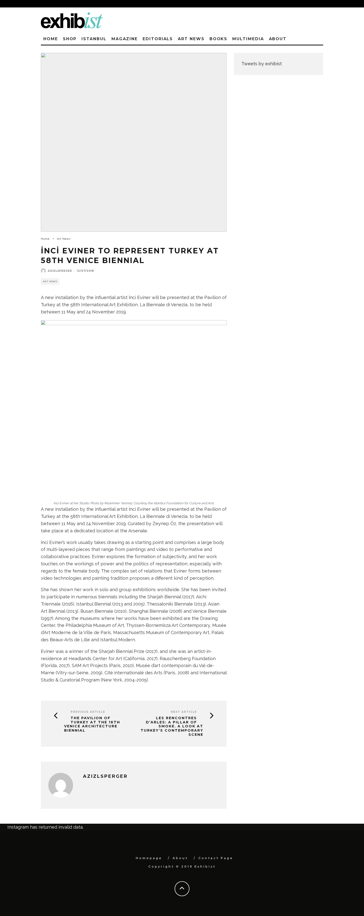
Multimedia (248, 38)
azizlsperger (60, 270)
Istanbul (93, 38)
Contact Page (215, 858)
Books (218, 38)
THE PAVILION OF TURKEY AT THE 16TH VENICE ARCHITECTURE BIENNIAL (92, 724)
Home (50, 38)
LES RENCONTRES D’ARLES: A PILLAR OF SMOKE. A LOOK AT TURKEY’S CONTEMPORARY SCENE (172, 726)
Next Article (184, 711)
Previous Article (88, 711)
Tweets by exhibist (261, 63)
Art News (191, 38)
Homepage (149, 858)
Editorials (158, 38)
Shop (70, 38)
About (278, 38)
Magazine (124, 38)
